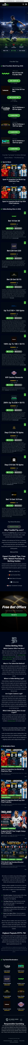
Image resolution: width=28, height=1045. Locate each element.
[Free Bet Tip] (5, 4)
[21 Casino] (14, 430)
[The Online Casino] (14, 400)
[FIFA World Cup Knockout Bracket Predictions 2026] (14, 850)
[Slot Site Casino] (14, 308)
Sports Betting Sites (21, 199)
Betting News (14, 177)
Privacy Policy (21, 1040)
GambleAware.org (10, 484)
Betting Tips (9, 177)
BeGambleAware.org (10, 1)
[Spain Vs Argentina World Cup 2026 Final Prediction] (14, 192)
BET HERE (10, 228)
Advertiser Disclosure (20, 1)
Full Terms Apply (15, 238)
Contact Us (16, 1040)
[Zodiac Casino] (14, 375)
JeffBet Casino (15, 70)
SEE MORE (19, 228)
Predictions (19, 177)
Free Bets (14, 87)
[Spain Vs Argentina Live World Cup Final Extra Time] (14, 170)
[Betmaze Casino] (14, 497)
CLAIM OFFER (14, 115)
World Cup (19, 87)
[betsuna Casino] (14, 341)
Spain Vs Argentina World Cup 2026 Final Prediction (14, 202)
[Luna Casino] (5, 112)
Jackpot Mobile (7, 983)
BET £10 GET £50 (14, 97)
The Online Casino (10, 657)
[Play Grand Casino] (14, 462)
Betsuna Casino (11, 721)
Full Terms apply (23, 331)
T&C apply (15, 83)
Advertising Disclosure (8, 1040)
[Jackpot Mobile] (14, 248)
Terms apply (14, 450)
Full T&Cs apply (5, 266)
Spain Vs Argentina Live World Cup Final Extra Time (14, 180)
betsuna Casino (7, 1009)
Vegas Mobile (15, 122)
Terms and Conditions (14, 1042)
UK (16, 87)
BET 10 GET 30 (14, 80)
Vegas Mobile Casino (7, 659)
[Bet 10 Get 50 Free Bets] (5, 94)
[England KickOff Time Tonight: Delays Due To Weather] (14, 819)
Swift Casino (14, 138)
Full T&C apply (14, 483)
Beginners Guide (14, 526)
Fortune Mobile (7, 996)
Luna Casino (14, 105)
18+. (3, 475)
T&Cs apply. (12, 297)
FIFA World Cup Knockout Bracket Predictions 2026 (12, 863)
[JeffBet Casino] (5, 77)
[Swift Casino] (5, 145)
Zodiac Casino (21, 1009)
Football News (12, 828)
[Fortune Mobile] (14, 277)
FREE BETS (14, 615)
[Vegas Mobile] (5, 129)
